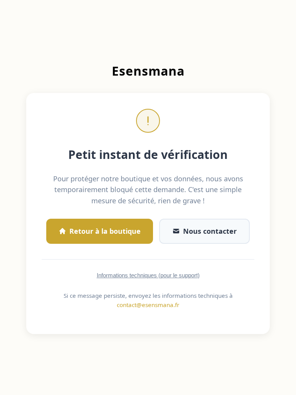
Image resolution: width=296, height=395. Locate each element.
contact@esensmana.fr (148, 305)
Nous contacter (210, 231)
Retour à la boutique (105, 231)
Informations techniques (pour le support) (148, 275)
